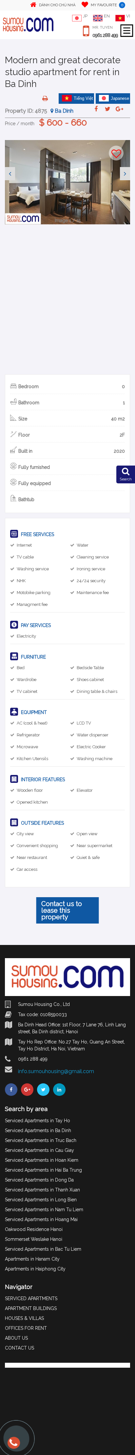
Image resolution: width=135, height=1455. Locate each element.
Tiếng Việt (83, 98)
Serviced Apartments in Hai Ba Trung (43, 1170)
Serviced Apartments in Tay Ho (37, 1120)
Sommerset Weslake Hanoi (33, 1239)
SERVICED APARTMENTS (31, 1298)
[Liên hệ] (13, 1445)
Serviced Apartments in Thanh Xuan (42, 1189)
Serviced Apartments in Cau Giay (39, 1150)
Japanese (120, 98)
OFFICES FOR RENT (26, 1328)
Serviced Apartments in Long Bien (41, 1199)
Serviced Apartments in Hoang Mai (41, 1219)
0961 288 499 (105, 35)
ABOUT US (16, 1338)
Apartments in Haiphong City (35, 1268)
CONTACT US (19, 1348)
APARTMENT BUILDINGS (31, 1308)
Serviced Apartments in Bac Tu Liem (43, 1249)
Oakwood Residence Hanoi (34, 1229)
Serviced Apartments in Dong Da (39, 1180)
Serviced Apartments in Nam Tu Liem (44, 1209)
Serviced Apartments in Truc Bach (40, 1140)
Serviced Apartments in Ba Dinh (38, 1130)
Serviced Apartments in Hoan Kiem (41, 1160)
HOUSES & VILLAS (24, 1318)
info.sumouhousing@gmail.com (56, 1071)
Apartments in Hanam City (32, 1259)
